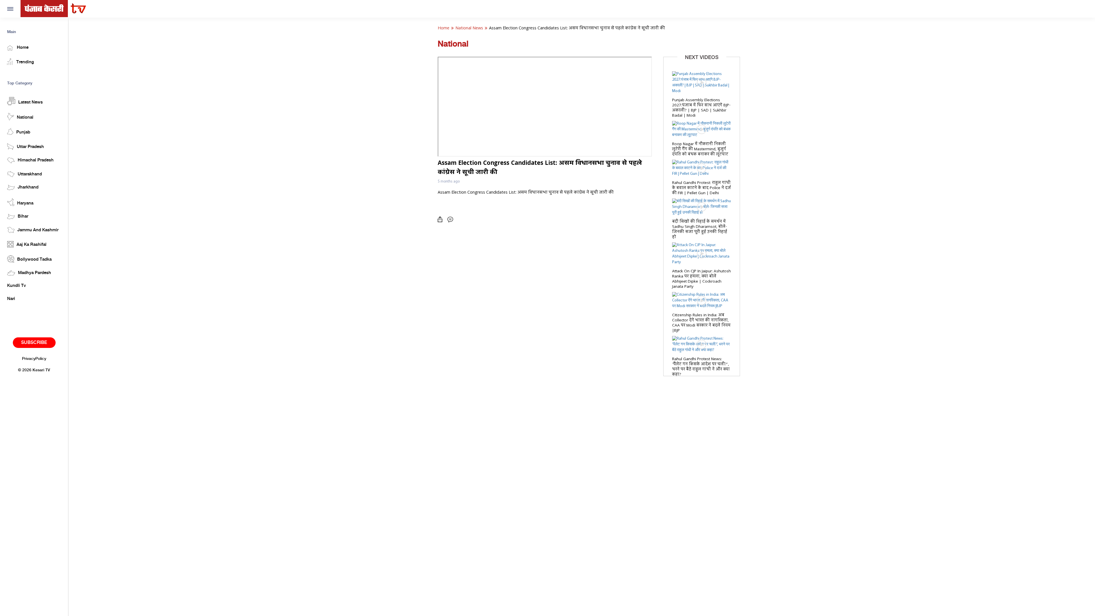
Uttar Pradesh (30, 147)
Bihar (23, 216)
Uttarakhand (30, 174)
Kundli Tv (16, 285)
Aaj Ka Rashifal (31, 244)
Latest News (30, 102)
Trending (24, 62)
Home (22, 47)
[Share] (441, 219)
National (25, 117)
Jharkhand (28, 187)
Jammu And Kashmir (37, 230)
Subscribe (34, 342)
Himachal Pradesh (36, 160)
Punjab (23, 132)
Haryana (25, 203)
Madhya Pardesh (34, 273)
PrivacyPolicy (34, 359)
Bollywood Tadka (34, 259)
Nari (11, 299)
